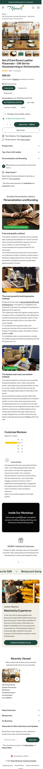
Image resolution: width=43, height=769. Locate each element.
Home (4, 14)
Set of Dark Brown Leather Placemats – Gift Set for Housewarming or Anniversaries (20, 63)
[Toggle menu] (3, 7)
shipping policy (26, 136)
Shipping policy (8, 765)
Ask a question (14, 179)
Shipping (15, 79)
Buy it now (21, 130)
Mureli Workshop (16, 761)
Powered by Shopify (29, 761)
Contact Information (32, 765)
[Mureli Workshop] (15, 7)
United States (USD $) (21, 756)
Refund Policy (19, 765)
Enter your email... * (10, 740)
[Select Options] (17, 679)
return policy (25, 140)
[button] (2, 2)
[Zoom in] (21, 36)
